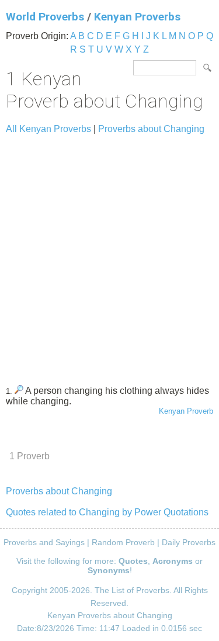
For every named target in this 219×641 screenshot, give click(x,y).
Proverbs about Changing (151, 129)
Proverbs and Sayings (44, 542)
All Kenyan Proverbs (48, 129)
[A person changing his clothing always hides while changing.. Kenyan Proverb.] (19, 391)
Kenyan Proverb (186, 411)
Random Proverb (123, 542)
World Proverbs (45, 16)
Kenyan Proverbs (137, 16)
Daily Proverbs (188, 542)
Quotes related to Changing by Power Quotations (107, 512)
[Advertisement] (109, 254)
